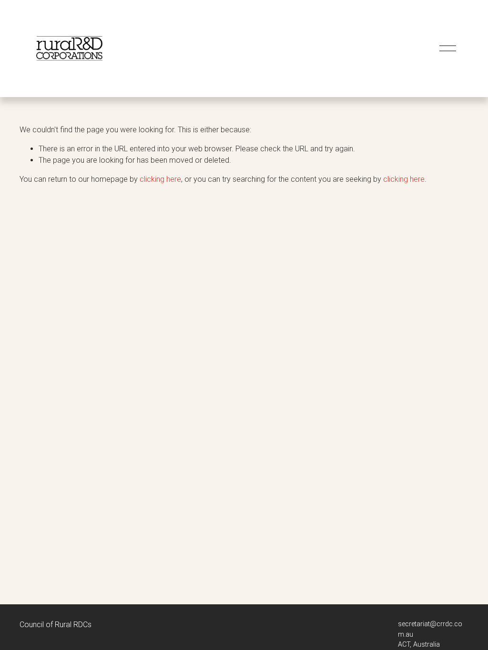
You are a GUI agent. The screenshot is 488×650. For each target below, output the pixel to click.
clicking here (160, 179)
